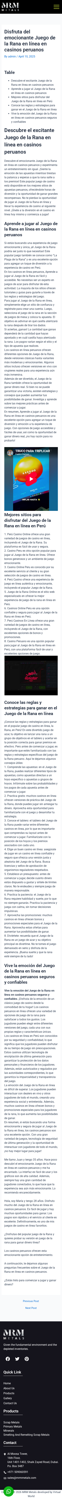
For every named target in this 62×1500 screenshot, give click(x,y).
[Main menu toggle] (56, 6)
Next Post (31, 1308)
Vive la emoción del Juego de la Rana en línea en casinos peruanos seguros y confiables (34, 117)
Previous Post (31, 1301)
